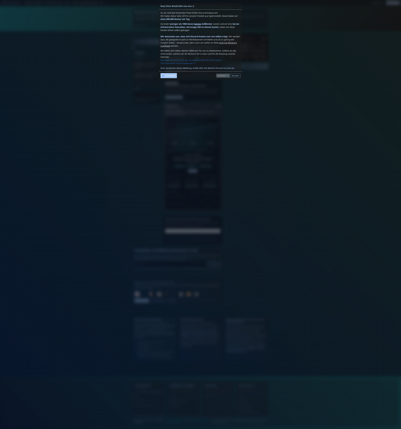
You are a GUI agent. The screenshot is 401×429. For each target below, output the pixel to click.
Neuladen (235, 75)
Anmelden (170, 75)
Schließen (223, 75)
